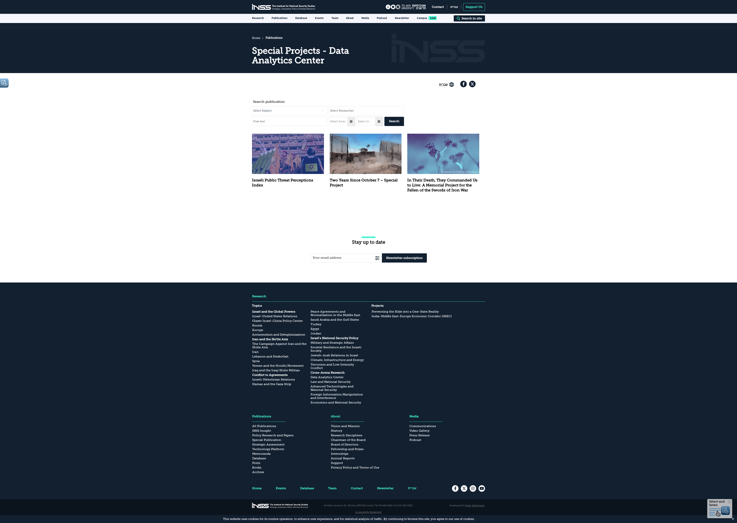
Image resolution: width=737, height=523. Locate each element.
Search (394, 121)
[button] (351, 121)
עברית (454, 7)
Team (334, 18)
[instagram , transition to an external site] (473, 488)
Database (301, 18)
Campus (422, 18)
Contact (438, 7)
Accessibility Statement (368, 512)
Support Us (474, 7)
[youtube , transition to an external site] (481, 488)
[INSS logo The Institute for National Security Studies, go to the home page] (280, 505)
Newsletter (402, 18)
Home (256, 38)
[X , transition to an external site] (472, 84)
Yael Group (478, 505)
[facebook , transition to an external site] (463, 84)
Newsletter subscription (404, 258)
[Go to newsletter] (377, 258)
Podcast (382, 18)
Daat (469, 505)
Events (319, 18)
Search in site (472, 18)
